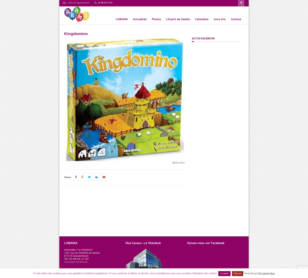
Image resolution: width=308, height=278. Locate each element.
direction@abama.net (79, 3)
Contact (236, 19)
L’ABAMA (122, 19)
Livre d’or (220, 19)
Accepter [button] (224, 273)
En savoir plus (267, 273)
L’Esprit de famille (178, 19)
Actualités (140, 19)
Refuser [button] (237, 273)
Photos (156, 19)
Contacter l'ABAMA (76, 262)
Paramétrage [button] (251, 273)
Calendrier (202, 19)
